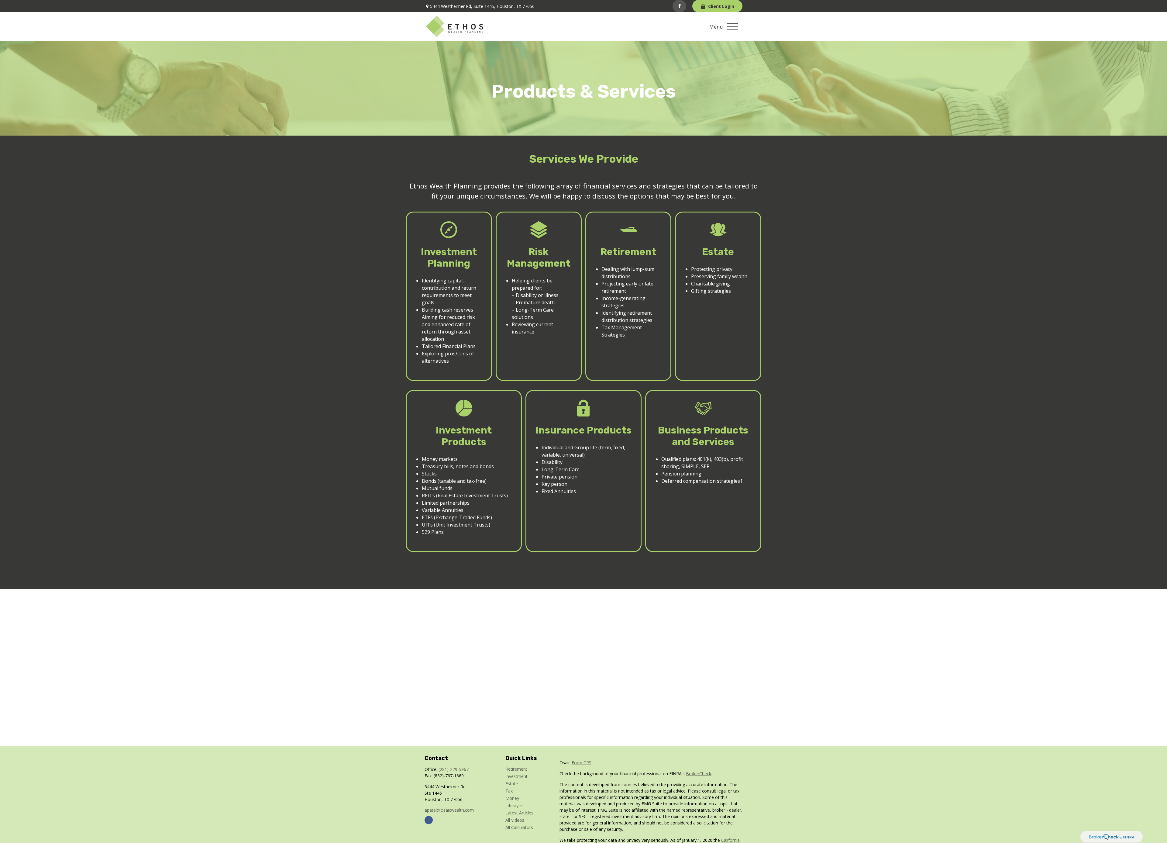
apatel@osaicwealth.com (449, 810)
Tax (509, 791)
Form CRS (581, 762)
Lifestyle (513, 805)
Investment (516, 776)
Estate (511, 783)
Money (512, 798)
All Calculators (519, 827)
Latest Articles (519, 813)
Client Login (721, 6)
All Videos (514, 820)
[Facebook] (679, 6)
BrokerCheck (698, 773)
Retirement (516, 769)
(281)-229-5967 (454, 769)
